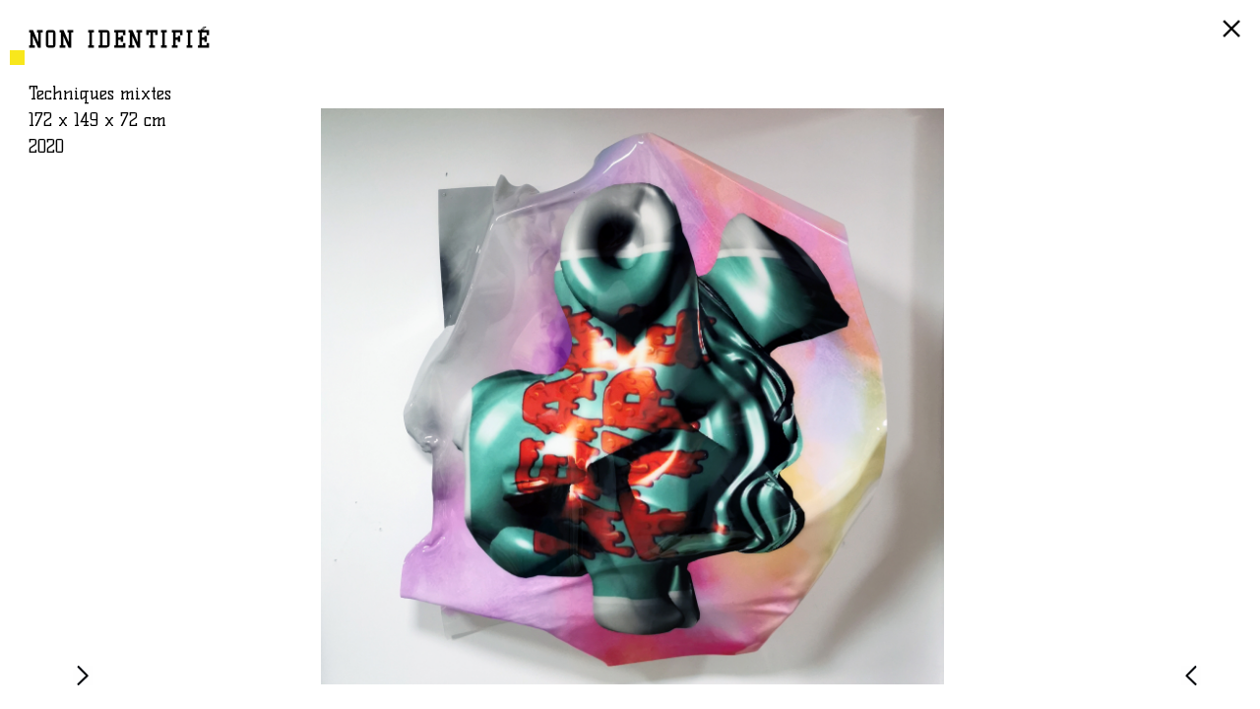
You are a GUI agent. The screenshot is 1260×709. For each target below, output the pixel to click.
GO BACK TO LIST (1234, 38)
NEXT (87, 684)
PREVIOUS (1195, 684)
